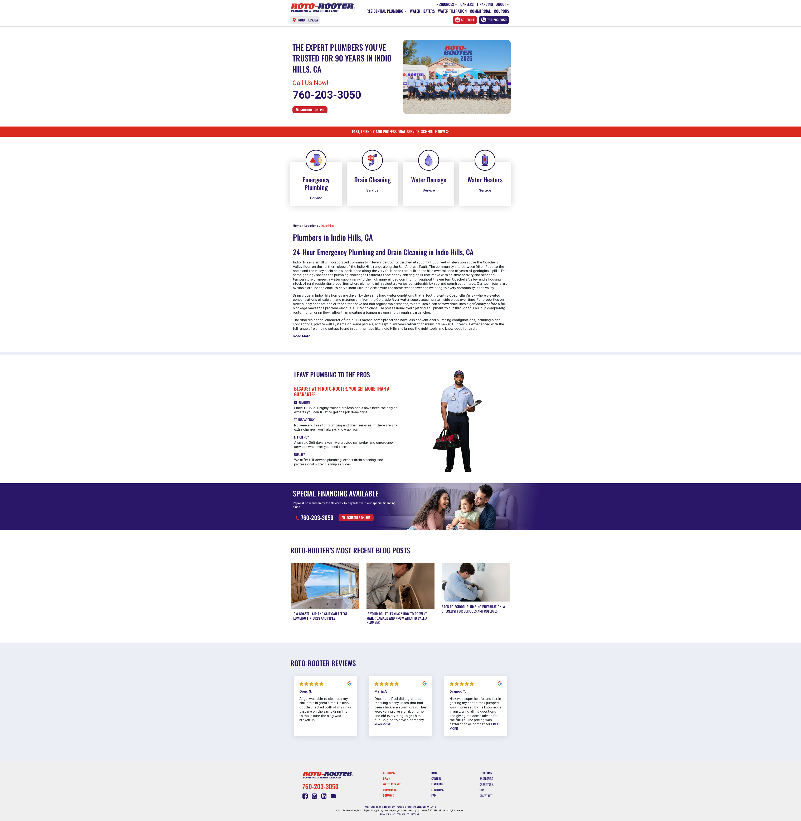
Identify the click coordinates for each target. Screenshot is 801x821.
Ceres (483, 790)
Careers (467, 4)
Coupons (501, 11)
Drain (386, 778)
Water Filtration (452, 11)
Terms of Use (403, 814)
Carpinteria (487, 784)
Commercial (480, 11)
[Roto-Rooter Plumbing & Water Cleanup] (323, 8)
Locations (437, 790)
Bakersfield (486, 778)
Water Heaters (422, 11)
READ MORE (382, 724)
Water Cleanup (392, 784)
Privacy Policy (387, 814)
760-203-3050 (497, 19)
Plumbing (389, 773)
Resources (445, 4)
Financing (485, 4)
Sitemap (415, 814)
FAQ (433, 795)
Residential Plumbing (384, 11)
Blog (434, 773)
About (501, 4)
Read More (301, 336)
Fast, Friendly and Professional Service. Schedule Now (400, 131)
